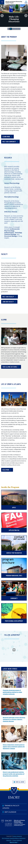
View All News (19, 782)
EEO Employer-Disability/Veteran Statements (13, 838)
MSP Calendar (10, 812)
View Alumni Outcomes (10, 367)
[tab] (8, 29)
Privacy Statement (17, 840)
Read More (6, 470)
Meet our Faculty (8, 297)
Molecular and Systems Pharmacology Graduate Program (13, 2)
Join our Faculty (8, 302)
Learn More (6, 137)
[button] (2, 15)
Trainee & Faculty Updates (10, 806)
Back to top (13, 842)
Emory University (17, 836)
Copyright (8, 840)
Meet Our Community (9, 142)
